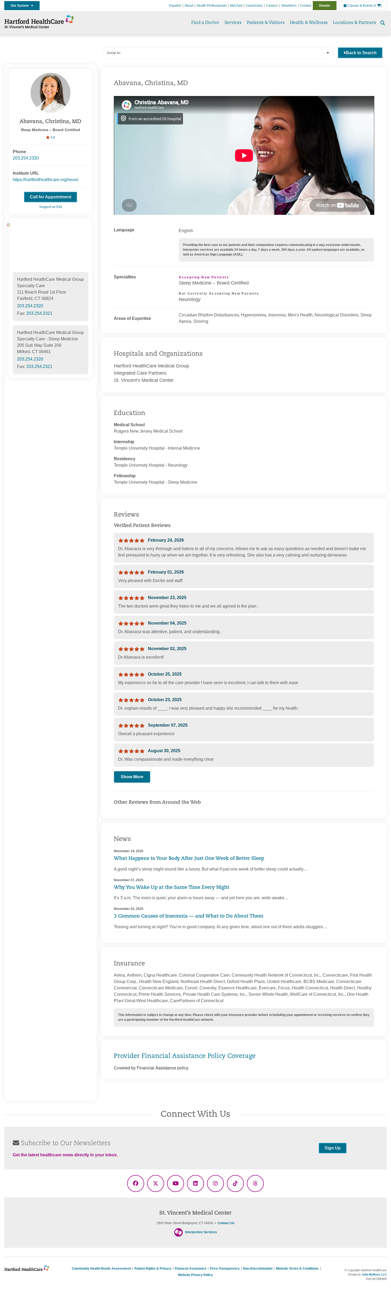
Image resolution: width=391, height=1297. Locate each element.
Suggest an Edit (50, 207)
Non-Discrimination (257, 1268)
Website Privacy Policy (195, 1275)
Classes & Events (360, 5)
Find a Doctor (205, 23)
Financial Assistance (190, 1268)
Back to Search (361, 53)
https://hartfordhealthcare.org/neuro (45, 179)
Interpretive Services (201, 1232)
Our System (21, 5)
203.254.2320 (26, 158)
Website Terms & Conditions (297, 1268)
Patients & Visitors (266, 23)
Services (233, 23)
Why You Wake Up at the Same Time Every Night (171, 887)
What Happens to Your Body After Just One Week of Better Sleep (189, 858)
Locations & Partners (354, 23)
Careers (272, 5)
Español (175, 5)
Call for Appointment (50, 197)
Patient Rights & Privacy (152, 1268)
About (189, 5)
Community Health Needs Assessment (101, 1268)
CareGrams (254, 5)
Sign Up (333, 1148)
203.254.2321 (39, 313)
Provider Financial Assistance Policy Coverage (185, 1056)
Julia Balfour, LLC (374, 1274)
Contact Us (226, 1223)
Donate (324, 5)
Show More (132, 777)
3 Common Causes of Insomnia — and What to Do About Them (188, 916)
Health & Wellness (309, 23)
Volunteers (289, 5)
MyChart (236, 5)
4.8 (52, 137)
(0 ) (377, 5)
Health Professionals (212, 5)
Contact (305, 5)
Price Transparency (225, 1268)
